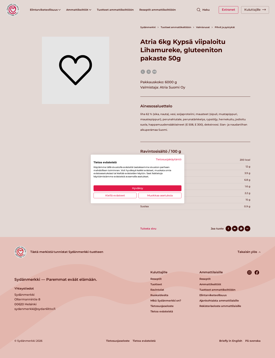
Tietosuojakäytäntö (168, 159)
